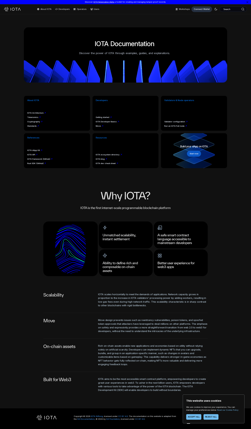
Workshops (184, 9)
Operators (82, 9)
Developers (64, 9)
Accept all (194, 417)
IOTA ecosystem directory (108, 154)
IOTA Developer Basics (106, 121)
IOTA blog (100, 159)
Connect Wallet (202, 9)
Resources (101, 137)
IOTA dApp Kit (33, 150)
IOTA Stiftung (97, 416)
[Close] (247, 2)
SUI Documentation (86, 419)
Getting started (102, 117)
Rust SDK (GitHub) (35, 163)
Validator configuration (174, 121)
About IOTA (46, 9)
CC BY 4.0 (123, 416)
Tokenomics (32, 117)
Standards (32, 126)
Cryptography (33, 121)
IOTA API (31, 154)
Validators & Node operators (179, 100)
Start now (194, 153)
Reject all (211, 417)
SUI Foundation (113, 419)
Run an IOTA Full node (174, 126)
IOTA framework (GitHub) (38, 159)
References (33, 137)
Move (98, 126)
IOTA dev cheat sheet (106, 163)
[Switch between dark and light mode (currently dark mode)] (216, 9)
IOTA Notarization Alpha (103, 2)
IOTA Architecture (35, 113)
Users (96, 9)
